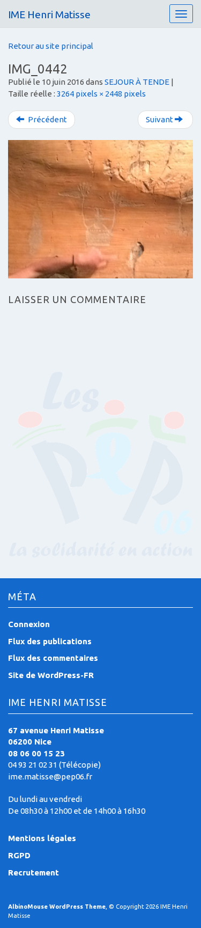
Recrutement (33, 872)
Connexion (29, 624)
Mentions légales (42, 838)
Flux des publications (50, 641)
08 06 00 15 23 (36, 753)
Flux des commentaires (53, 657)
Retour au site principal (50, 45)
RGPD (19, 855)
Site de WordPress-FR (51, 675)
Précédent (46, 119)
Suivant (160, 119)
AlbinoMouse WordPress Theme (57, 906)
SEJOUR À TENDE (137, 81)
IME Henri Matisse (49, 14)
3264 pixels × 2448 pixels (101, 93)
